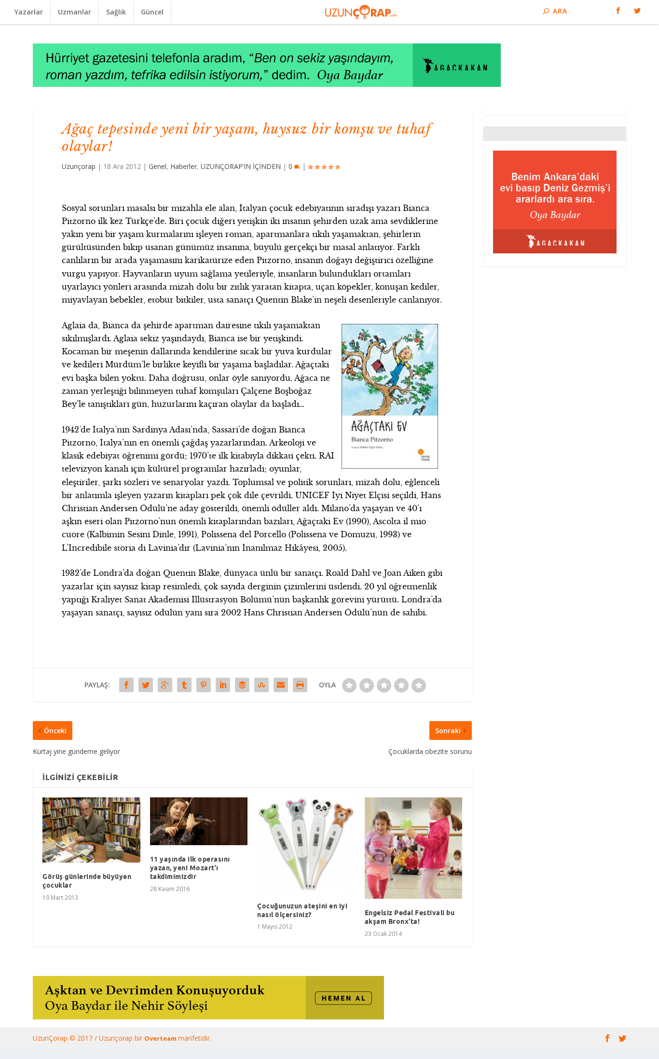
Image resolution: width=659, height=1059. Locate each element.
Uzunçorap (79, 166)
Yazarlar (28, 11)
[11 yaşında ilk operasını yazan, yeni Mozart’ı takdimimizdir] (199, 821)
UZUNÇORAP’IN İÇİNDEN (241, 166)
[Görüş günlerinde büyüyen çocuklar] (91, 830)
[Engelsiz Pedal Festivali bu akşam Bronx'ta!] (414, 848)
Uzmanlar (74, 11)
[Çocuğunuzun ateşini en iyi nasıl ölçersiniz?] (306, 844)
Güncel (152, 11)
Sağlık (116, 11)
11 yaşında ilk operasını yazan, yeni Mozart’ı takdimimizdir (190, 867)
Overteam (161, 1038)
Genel (157, 166)
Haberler (183, 166)
